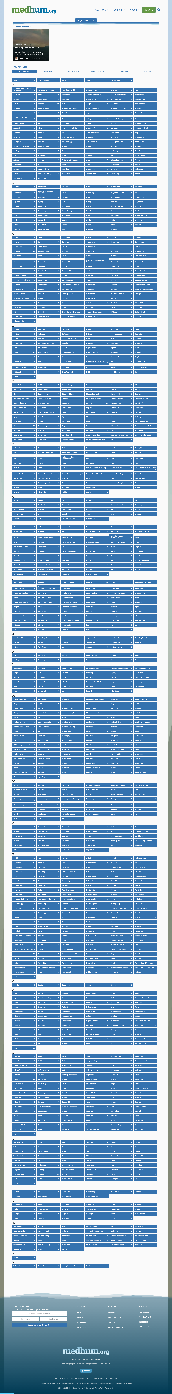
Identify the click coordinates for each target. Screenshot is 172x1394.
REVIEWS (80, 1317)
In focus (111, 1312)
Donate (149, 10)
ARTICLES (81, 1312)
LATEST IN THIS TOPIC (23, 27)
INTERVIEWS (82, 1322)
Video (25, 45)
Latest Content (115, 1317)
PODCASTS (81, 1327)
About (133, 10)
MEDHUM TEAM (145, 1317)
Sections (100, 10)
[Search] (158, 9)
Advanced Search (115, 1327)
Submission (144, 1322)
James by (27, 47)
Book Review (18, 45)
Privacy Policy (99, 1388)
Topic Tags (112, 1322)
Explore (117, 10)
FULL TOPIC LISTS (20, 67)
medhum (34, 10)
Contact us (144, 1327)
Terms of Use (109, 1388)
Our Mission (144, 1312)
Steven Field (23, 58)
